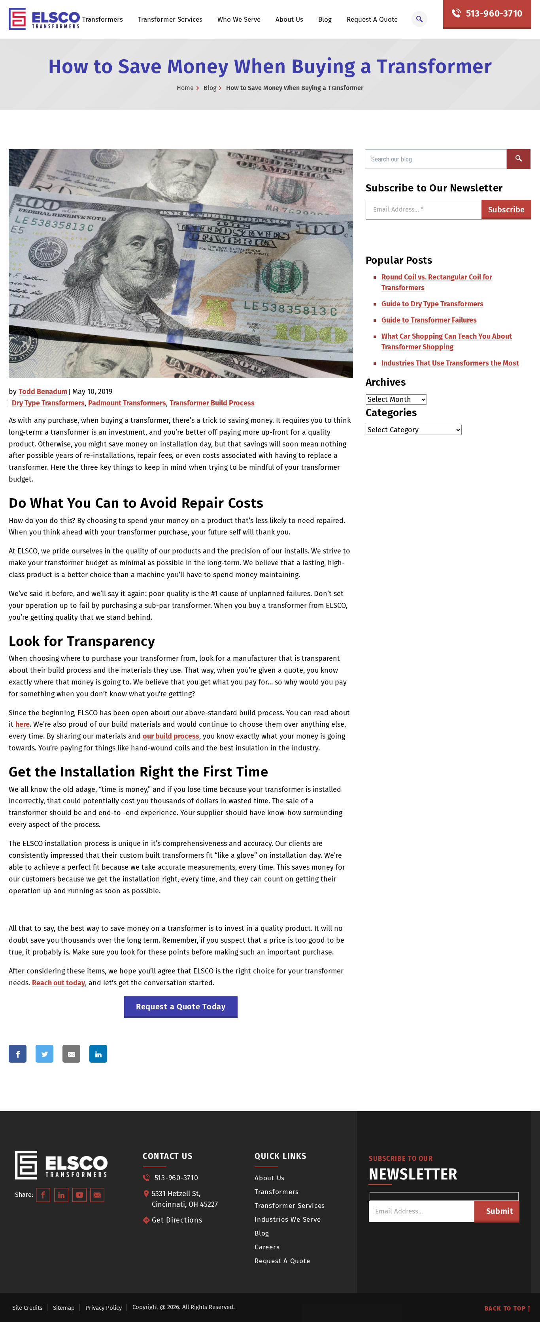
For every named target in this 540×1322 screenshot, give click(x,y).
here (22, 724)
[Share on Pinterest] (132, 1053)
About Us (289, 19)
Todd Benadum (43, 391)
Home (185, 88)
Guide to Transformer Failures (429, 320)
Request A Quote (372, 19)
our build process (171, 736)
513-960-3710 (493, 13)
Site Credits (27, 1307)
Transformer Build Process (212, 403)
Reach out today (58, 983)
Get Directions (177, 1220)
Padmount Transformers (127, 403)
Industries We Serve (288, 1219)
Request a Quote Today (181, 1006)
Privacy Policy (103, 1307)
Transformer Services (170, 19)
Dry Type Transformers (48, 403)
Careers (267, 1247)
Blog (325, 19)
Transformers (102, 19)
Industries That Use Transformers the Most (450, 363)
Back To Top (506, 1308)
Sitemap (64, 1307)
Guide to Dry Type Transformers (432, 304)
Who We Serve (239, 19)
